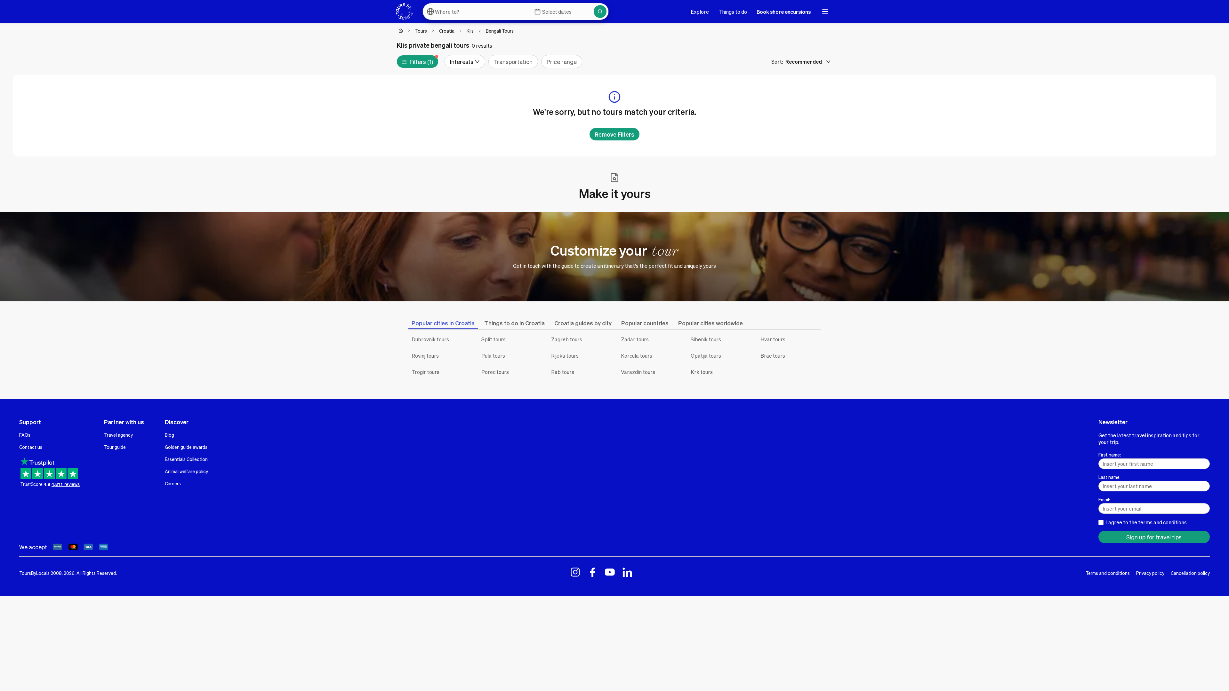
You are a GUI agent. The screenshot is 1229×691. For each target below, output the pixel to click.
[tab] (443, 323)
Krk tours (702, 372)
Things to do (733, 11)
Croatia (446, 31)
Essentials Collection (186, 459)
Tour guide (115, 447)
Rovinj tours (425, 355)
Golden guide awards (186, 447)
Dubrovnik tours (430, 339)
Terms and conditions (1108, 573)
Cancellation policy (1190, 573)
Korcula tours (636, 355)
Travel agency (118, 435)
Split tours (493, 339)
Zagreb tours (566, 339)
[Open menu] (825, 12)
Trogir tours (425, 372)
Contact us (30, 447)
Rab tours (562, 372)
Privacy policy (1150, 573)
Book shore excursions (784, 11)
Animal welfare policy (186, 471)
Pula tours (493, 355)
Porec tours (495, 372)
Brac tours (772, 355)
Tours (421, 31)
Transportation (513, 61)
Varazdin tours (638, 372)
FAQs (24, 435)
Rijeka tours (565, 355)
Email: (1104, 499)
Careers (173, 483)
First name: (1109, 454)
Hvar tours (772, 339)
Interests (461, 61)
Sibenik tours (706, 339)
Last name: (1109, 477)
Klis (470, 31)
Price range (562, 61)
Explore (700, 11)
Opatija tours (706, 355)
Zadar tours (635, 339)
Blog (169, 435)
